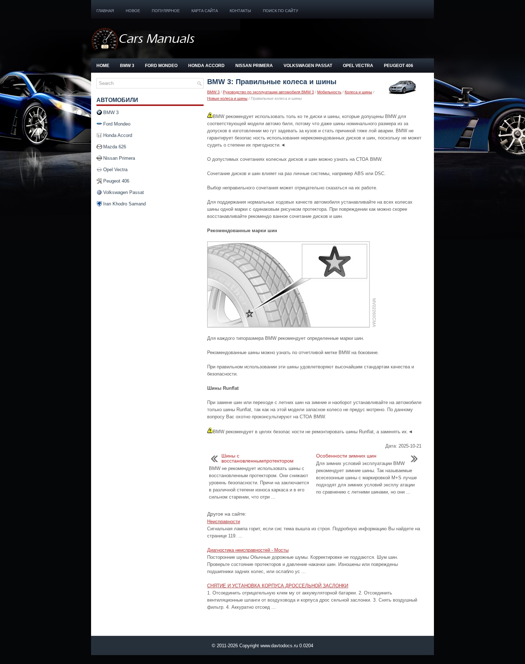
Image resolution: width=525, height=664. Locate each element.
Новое (133, 11)
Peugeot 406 (398, 65)
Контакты (240, 11)
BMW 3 (127, 65)
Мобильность (329, 92)
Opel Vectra (358, 65)
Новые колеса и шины (227, 98)
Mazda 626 (114, 146)
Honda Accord (206, 65)
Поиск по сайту (280, 11)
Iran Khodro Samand (124, 203)
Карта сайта (204, 11)
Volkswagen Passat (308, 65)
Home (102, 65)
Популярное (166, 11)
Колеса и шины (358, 92)
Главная (105, 11)
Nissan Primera (254, 65)
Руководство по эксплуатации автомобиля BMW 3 (268, 92)
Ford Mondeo (161, 65)
